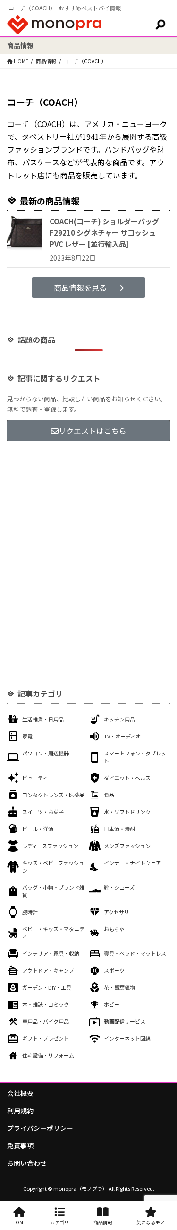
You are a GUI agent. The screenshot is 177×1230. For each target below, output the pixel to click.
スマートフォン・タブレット (135, 756)
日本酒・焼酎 (119, 828)
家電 (27, 736)
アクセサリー (119, 912)
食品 (109, 794)
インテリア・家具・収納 (50, 953)
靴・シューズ (119, 887)
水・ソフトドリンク (127, 811)
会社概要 (20, 1093)
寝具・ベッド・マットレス (135, 953)
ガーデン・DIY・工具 (46, 987)
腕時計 (30, 912)
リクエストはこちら (92, 430)
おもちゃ (114, 929)
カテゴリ (59, 1222)
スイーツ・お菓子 (43, 811)
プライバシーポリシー (40, 1128)
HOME (19, 1222)
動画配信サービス (124, 1021)
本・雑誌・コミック (45, 1004)
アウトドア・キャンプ (48, 970)
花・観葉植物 (119, 987)
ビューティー (37, 777)
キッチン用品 (119, 719)
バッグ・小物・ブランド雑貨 (53, 891)
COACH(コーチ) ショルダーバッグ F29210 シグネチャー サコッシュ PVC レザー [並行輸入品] (104, 232)
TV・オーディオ (122, 736)
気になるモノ (150, 1222)
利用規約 (20, 1110)
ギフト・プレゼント (45, 1038)
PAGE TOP (164, 1184)
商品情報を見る (80, 287)
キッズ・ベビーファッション (53, 866)
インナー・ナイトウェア (132, 862)
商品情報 (102, 1222)
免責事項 (20, 1145)
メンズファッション (127, 845)
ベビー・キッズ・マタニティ (53, 932)
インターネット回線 (127, 1038)
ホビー (111, 1004)
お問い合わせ (27, 1163)
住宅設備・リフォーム (48, 1055)
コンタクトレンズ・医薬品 (53, 794)
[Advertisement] (88, 547)
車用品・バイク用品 (45, 1021)
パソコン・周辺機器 (45, 753)
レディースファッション (50, 845)
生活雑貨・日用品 (43, 719)
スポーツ (114, 970)
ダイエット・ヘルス (127, 777)
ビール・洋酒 (37, 828)
